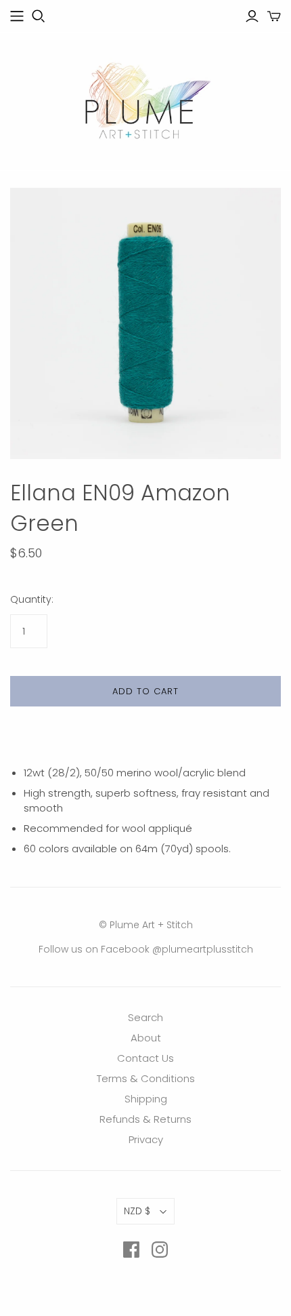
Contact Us (145, 1058)
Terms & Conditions (146, 1078)
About (146, 1038)
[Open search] (38, 16)
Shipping (146, 1099)
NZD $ (137, 1211)
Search (145, 1017)
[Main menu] (17, 16)
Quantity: (31, 599)
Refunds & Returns (145, 1119)
